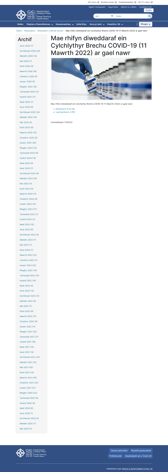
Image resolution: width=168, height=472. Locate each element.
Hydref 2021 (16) (28, 342)
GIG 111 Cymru (144, 2)
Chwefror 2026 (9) (28, 76)
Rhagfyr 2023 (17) (28, 209)
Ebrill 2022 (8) (26, 311)
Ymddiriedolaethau (126, 2)
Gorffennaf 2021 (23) (30, 357)
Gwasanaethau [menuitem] (63, 24)
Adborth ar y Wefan (128, 7)
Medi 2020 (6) (26, 408)
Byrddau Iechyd (107, 2)
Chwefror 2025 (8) (28, 137)
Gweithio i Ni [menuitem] (113, 24)
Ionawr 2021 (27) (28, 388)
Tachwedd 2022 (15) (29, 275)
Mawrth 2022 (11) (28, 316)
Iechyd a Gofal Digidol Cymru (136, 468)
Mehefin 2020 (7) (28, 423)
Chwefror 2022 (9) (28, 321)
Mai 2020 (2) (26, 428)
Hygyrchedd (113, 7)
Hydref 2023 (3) (27, 219)
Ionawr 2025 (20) (28, 143)
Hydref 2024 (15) (28, 158)
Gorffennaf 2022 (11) (29, 296)
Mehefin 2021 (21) (28, 362)
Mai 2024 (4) (26, 183)
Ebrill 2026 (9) (26, 66)
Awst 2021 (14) (27, 352)
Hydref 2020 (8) (27, 403)
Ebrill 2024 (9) (26, 189)
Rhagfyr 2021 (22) (28, 331)
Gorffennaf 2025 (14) (30, 112)
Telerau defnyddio (119, 450)
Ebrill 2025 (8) (26, 127)
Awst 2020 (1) (26, 413)
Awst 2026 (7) (26, 46)
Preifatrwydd (115, 456)
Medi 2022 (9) (26, 285)
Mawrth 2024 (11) (28, 194)
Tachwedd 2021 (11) (29, 337)
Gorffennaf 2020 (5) (29, 418)
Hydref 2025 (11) (28, 97)
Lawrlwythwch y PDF (65, 112)
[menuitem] (52, 24)
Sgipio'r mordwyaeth (97, 7)
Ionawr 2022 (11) (27, 326)
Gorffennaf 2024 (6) (29, 173)
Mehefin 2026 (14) (28, 56)
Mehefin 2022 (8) (28, 301)
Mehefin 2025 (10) (28, 117)
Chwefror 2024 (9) (28, 199)
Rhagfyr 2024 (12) (28, 148)
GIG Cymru (92, 2)
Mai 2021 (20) (26, 367)
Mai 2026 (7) (26, 61)
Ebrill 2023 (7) (26, 250)
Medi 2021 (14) (27, 347)
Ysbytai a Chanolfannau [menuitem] (38, 24)
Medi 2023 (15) (27, 224)
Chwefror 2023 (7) (28, 260)
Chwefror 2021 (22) (29, 382)
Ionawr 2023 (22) (28, 265)
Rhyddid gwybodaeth (141, 450)
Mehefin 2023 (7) (28, 240)
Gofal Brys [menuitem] (81, 24)
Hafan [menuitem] (20, 24)
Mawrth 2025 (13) (28, 132)
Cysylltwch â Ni (145, 7)
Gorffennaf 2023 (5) (29, 234)
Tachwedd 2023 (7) (29, 214)
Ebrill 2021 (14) (27, 372)
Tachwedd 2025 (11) (29, 91)
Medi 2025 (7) (26, 102)
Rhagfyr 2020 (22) (28, 393)
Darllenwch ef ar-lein (65, 109)
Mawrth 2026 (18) (28, 71)
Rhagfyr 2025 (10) (28, 86)
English (149, 10)
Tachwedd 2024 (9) (29, 153)
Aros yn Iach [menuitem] (96, 24)
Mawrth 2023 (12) (28, 255)
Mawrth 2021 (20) (28, 377)
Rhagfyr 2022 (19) (28, 270)
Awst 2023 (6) (26, 229)
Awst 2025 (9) (26, 107)
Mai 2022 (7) (26, 306)
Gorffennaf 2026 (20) (30, 51)
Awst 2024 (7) (26, 168)
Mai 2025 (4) (26, 122)
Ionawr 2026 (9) (27, 81)
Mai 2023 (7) (26, 245)
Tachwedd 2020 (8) (29, 398)
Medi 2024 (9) (26, 163)
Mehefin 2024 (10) (28, 178)
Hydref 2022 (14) (28, 280)
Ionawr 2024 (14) (28, 204)
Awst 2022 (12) (27, 291)
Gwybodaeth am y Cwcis (137, 456)
